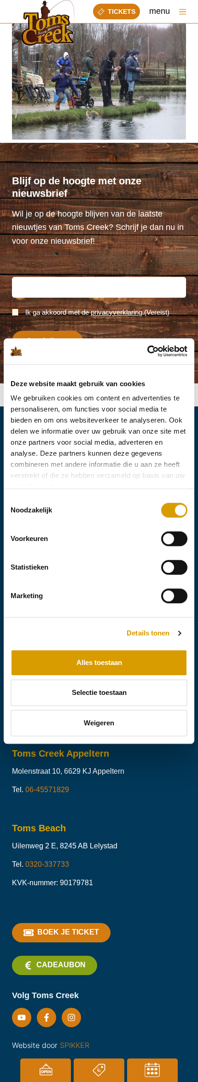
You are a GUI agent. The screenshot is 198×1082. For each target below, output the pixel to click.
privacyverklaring (116, 312)
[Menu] (182, 11)
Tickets (121, 11)
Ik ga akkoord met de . (97, 312)
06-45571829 (47, 790)
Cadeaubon (61, 965)
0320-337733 (47, 864)
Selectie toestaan (99, 692)
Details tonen (148, 633)
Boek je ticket (68, 932)
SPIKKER (74, 1045)
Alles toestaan (99, 662)
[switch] (174, 538)
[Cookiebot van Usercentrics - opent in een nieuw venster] (147, 351)
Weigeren (99, 723)
